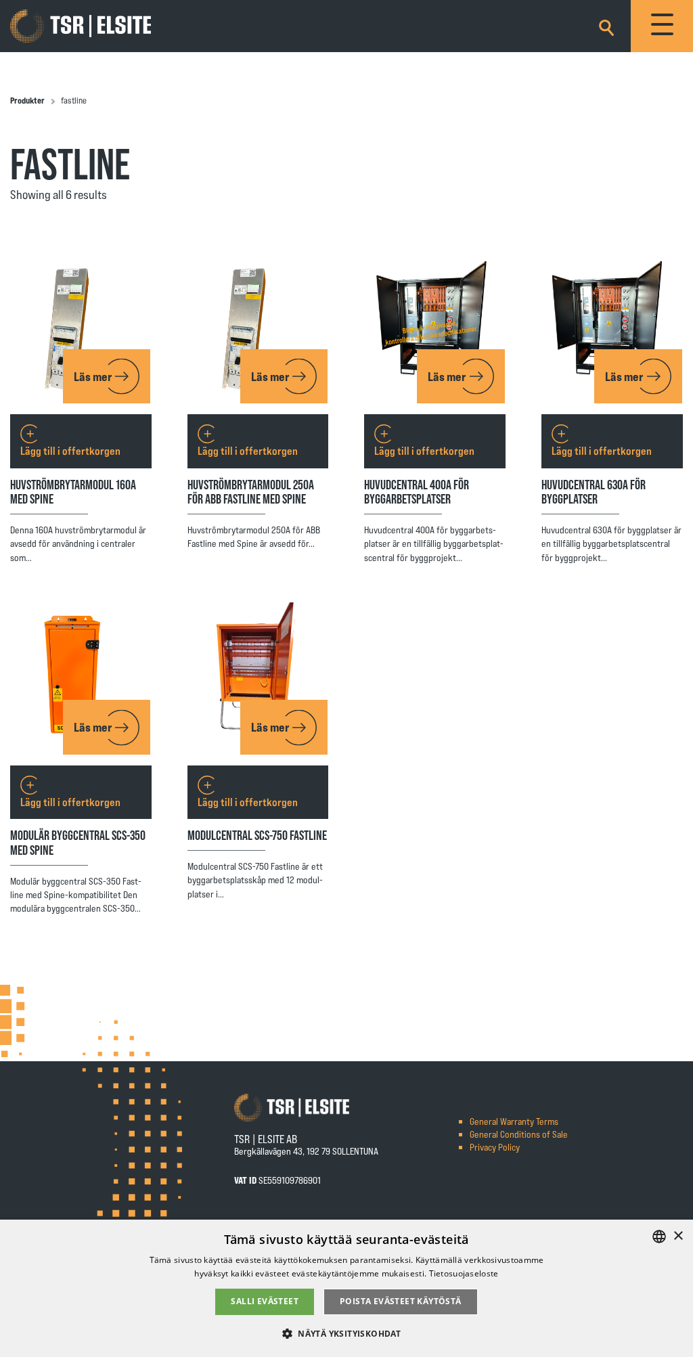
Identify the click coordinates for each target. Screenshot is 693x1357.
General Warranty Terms (514, 1121)
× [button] (678, 1236)
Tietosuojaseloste (464, 1273)
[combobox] (659, 1236)
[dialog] (346, 1288)
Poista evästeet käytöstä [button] (401, 1301)
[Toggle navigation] (662, 26)
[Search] (606, 25)
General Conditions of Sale (519, 1134)
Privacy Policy (495, 1147)
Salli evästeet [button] (264, 1301)
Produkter (27, 100)
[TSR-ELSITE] (80, 26)
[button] (346, 1333)
